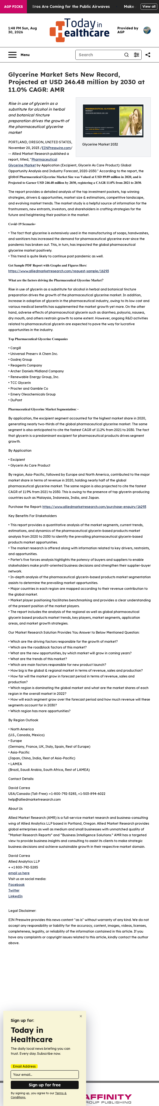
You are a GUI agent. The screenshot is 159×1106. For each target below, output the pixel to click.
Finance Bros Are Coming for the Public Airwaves (63, 6)
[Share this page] (148, 55)
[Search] (126, 55)
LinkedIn (15, 896)
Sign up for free (45, 1084)
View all (148, 6)
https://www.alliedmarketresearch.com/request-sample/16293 (58, 271)
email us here (19, 873)
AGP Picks (13, 7)
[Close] (81, 1016)
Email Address (24, 1066)
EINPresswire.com (56, 148)
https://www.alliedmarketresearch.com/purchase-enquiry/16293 (94, 507)
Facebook (16, 885)
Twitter (13, 890)
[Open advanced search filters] (136, 55)
